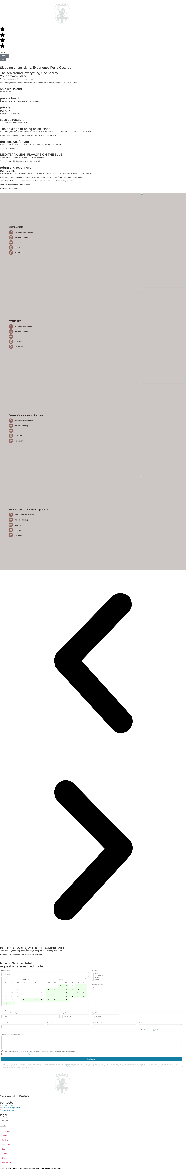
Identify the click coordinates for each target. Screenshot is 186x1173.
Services (5, 1140)
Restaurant (6, 1145)
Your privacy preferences (9, 1122)
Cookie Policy (4, 1120)
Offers (4, 1158)
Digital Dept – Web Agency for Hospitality (46, 1168)
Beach (4, 1149)
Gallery (4, 1153)
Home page (6, 1131)
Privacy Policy (4, 1117)
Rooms (4, 1136)
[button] (93, 663)
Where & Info (6, 1162)
